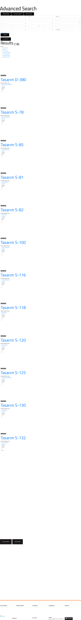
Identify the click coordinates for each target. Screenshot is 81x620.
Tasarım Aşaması (17, 13)
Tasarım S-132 (13, 438)
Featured (5, 49)
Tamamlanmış (6, 13)
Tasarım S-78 (12, 112)
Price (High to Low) (6, 54)
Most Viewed (5, 51)
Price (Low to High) (6, 52)
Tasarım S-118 (13, 307)
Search (5, 34)
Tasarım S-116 (13, 275)
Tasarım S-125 (13, 372)
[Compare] (1, 74)
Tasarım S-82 (12, 210)
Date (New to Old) (6, 57)
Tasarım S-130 (13, 405)
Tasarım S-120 (13, 340)
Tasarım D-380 (13, 79)
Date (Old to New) (6, 55)
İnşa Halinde (29, 13)
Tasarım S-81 (12, 177)
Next (3, 450)
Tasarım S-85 (12, 144)
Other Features (4, 32)
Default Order (5, 48)
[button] (6, 541)
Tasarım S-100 (13, 242)
